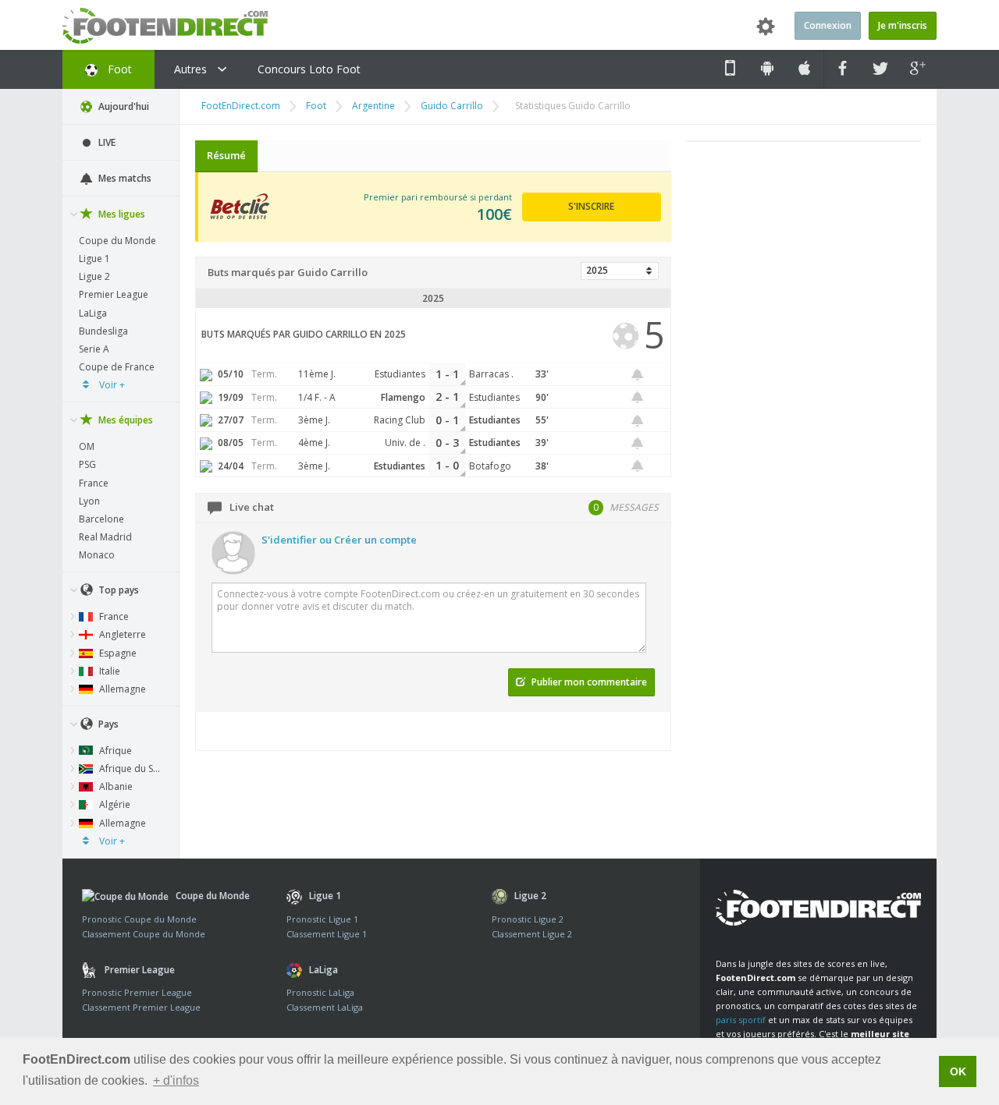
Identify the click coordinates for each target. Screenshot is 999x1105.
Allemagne (121, 689)
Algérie (113, 804)
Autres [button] (192, 69)
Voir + (111, 384)
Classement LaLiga (324, 1007)
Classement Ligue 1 (326, 934)
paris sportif (741, 1019)
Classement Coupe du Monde (143, 934)
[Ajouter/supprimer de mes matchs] (638, 374)
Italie (108, 671)
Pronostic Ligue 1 (322, 919)
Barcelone (101, 519)
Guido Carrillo (452, 105)
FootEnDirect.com (240, 105)
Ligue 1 (94, 258)
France (93, 483)
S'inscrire (591, 206)
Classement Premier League (141, 1007)
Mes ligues (120, 214)
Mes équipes (124, 420)
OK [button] (958, 1071)
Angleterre (121, 634)
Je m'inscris (902, 25)
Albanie (115, 786)
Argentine (373, 105)
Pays (107, 724)
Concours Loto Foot (309, 69)
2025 (597, 270)
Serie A (94, 349)
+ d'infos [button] (176, 1080)
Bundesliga (103, 331)
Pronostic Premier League (137, 992)
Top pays (117, 590)
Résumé (226, 155)
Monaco (97, 554)
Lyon (89, 501)
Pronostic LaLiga (320, 992)
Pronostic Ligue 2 (527, 919)
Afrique (114, 750)
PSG (87, 464)
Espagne (117, 653)
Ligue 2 (94, 276)
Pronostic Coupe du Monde (139, 919)
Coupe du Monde (117, 240)
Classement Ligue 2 (532, 934)
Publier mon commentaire (588, 682)
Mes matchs (123, 178)
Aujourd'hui (122, 106)
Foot (118, 69)
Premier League (113, 294)
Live (106, 142)
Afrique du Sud (131, 768)
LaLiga (93, 313)
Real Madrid (105, 537)
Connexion (827, 25)
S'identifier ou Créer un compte (339, 540)
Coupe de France (117, 367)
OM (86, 446)
